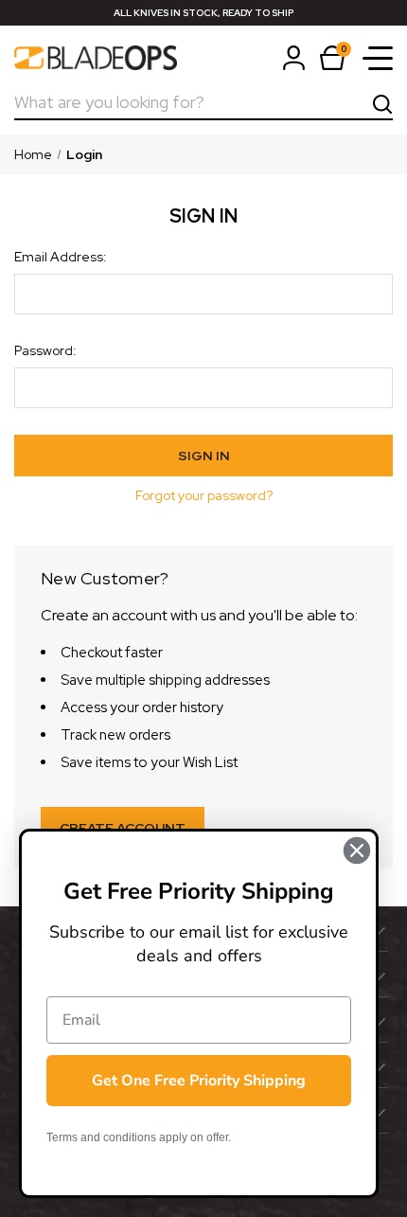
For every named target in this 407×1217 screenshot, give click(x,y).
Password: (45, 350)
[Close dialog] (357, 850)
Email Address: (60, 256)
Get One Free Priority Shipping (199, 1080)
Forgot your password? (204, 495)
